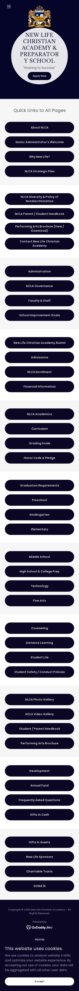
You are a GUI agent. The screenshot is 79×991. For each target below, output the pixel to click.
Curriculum (39, 429)
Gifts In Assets (39, 842)
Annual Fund (39, 785)
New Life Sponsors (39, 857)
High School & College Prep (39, 571)
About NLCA (39, 127)
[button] (10, 6)
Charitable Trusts (39, 871)
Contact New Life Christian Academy (40, 243)
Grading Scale (39, 443)
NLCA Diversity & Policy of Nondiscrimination (39, 199)
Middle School (39, 557)
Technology (39, 586)
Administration (39, 271)
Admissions (39, 357)
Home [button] (39, 939)
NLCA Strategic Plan (39, 171)
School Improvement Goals (39, 315)
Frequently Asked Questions (39, 800)
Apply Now (39, 76)
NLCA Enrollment (39, 372)
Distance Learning (39, 643)
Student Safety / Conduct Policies (39, 672)
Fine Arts (39, 601)
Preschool (39, 500)
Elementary (39, 529)
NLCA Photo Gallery (39, 699)
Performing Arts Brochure (40, 743)
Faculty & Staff (39, 301)
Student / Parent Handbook (39, 729)
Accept (39, 981)
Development (39, 771)
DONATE (40, 886)
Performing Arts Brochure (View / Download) (39, 228)
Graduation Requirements (39, 485)
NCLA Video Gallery (39, 714)
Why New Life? (39, 157)
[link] (39, 6)
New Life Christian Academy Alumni (40, 343)
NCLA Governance (39, 286)
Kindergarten (39, 515)
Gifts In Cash (39, 815)
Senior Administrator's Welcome (39, 142)
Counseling (39, 628)
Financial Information (39, 387)
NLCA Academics (39, 414)
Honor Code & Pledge (39, 458)
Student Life (40, 657)
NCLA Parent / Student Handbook (39, 214)
